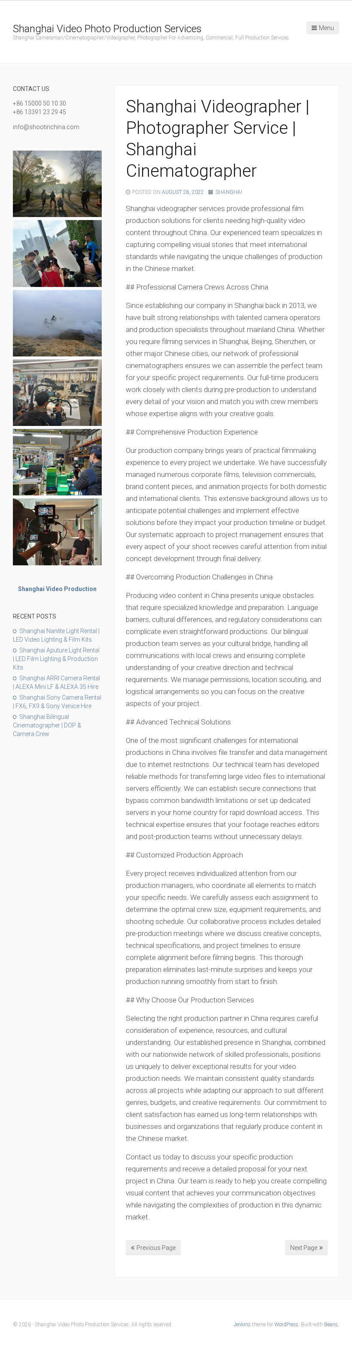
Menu (326, 27)
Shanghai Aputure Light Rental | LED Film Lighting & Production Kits (56, 659)
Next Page (303, 1247)
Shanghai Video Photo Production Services (107, 29)
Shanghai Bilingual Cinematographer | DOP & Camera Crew (47, 725)
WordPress (286, 1325)
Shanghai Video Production (57, 588)
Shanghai (228, 192)
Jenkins (242, 1325)
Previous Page (156, 1247)
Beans (331, 1325)
